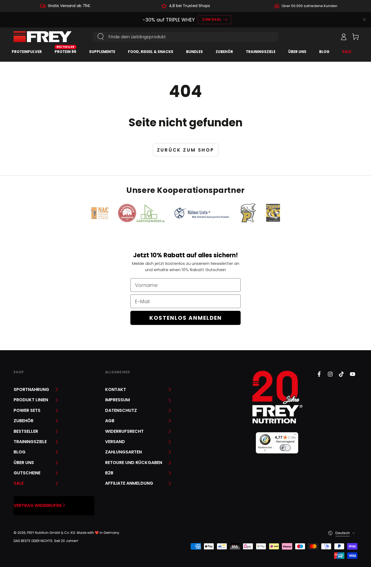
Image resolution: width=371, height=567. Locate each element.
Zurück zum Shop (185, 150)
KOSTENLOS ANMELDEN (185, 318)
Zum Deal (211, 19)
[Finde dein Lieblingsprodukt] (100, 36)
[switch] (285, 447)
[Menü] (295, 435)
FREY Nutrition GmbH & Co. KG (51, 532)
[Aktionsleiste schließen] (364, 19)
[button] (332, 37)
